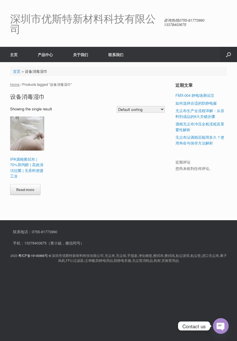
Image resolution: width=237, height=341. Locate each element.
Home (15, 84)
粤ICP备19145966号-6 (34, 255)
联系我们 (115, 54)
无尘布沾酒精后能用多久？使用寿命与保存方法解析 (199, 140)
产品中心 (45, 54)
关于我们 (80, 54)
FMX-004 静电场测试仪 (194, 95)
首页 (17, 71)
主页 (14, 54)
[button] (228, 54)
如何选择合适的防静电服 (196, 103)
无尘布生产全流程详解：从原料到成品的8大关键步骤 (199, 113)
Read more (25, 189)
